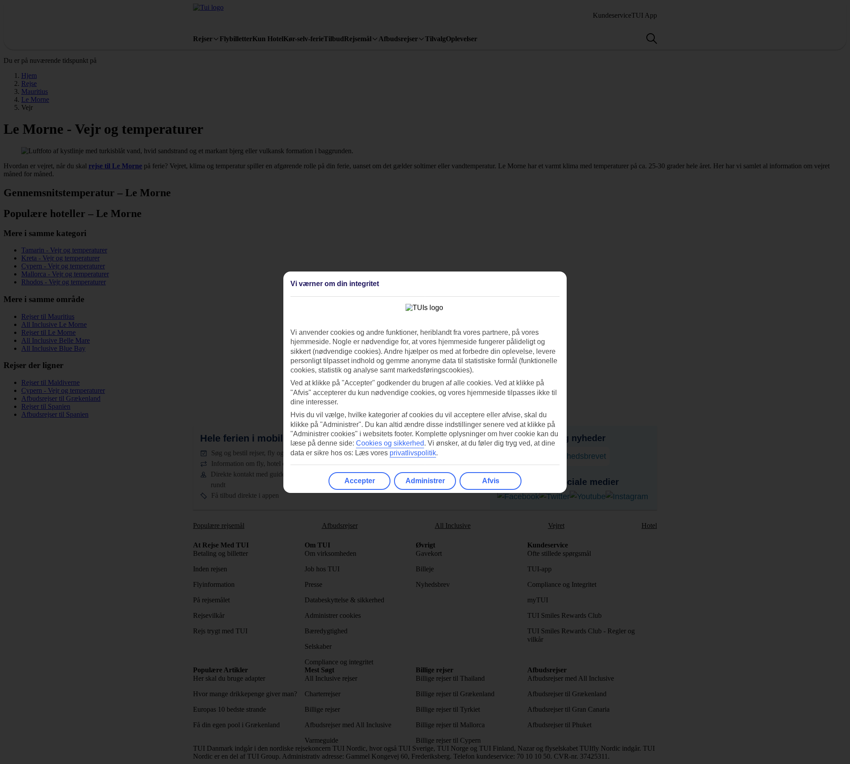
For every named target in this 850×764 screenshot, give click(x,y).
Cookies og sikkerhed (390, 443)
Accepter (359, 481)
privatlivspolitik (413, 453)
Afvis (490, 481)
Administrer (425, 481)
